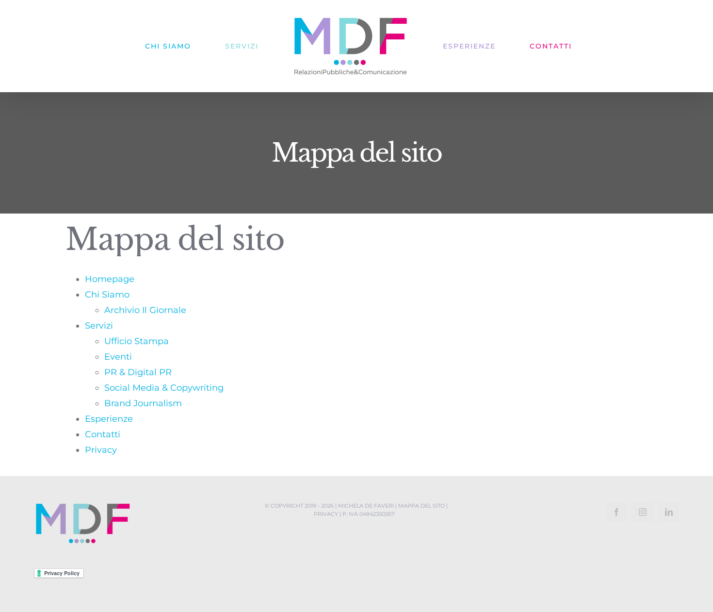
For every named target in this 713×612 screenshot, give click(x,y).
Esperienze (109, 419)
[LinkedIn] (669, 512)
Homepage (109, 279)
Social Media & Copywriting (164, 387)
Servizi (99, 325)
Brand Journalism (143, 403)
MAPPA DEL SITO (421, 505)
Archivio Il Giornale (145, 310)
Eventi (118, 356)
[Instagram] (642, 512)
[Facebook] (616, 512)
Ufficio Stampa (136, 341)
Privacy (101, 450)
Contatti (102, 434)
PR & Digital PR (138, 372)
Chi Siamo (107, 294)
